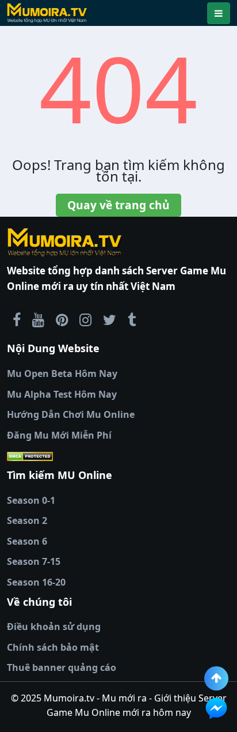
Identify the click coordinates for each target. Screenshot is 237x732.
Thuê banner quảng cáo (61, 667)
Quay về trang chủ (118, 205)
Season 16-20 (36, 582)
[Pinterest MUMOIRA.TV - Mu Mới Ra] (62, 319)
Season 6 (27, 541)
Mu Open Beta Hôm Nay (62, 373)
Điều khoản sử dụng (54, 626)
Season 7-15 (33, 561)
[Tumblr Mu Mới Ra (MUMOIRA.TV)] (132, 319)
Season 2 (27, 520)
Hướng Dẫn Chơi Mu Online (71, 414)
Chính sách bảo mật (53, 647)
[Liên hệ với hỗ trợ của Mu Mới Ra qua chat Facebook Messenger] (216, 708)
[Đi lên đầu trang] (216, 678)
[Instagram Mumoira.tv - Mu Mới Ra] (85, 319)
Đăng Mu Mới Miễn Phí (59, 435)
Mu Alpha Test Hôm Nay (62, 394)
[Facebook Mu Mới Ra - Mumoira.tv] (17, 319)
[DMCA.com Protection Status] (118, 455)
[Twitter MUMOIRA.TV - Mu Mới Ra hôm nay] (109, 319)
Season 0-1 (31, 500)
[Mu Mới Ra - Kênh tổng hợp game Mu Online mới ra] (38, 319)
